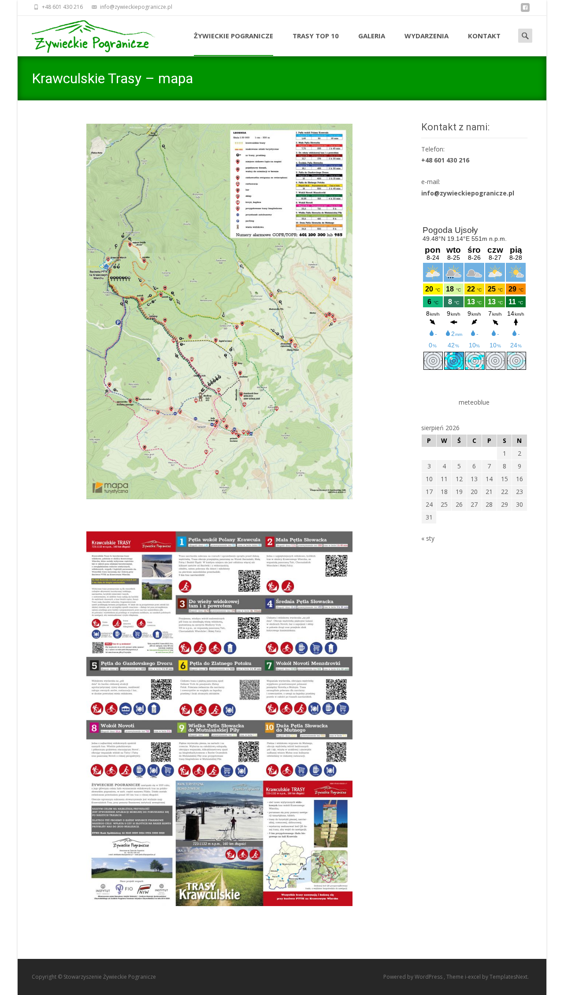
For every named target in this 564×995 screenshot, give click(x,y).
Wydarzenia (426, 35)
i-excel (473, 976)
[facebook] (525, 10)
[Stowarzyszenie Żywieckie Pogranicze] (86, 35)
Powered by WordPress (413, 976)
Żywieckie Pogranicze (233, 35)
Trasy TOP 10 (316, 35)
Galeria (371, 35)
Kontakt (484, 35)
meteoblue (474, 402)
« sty (427, 538)
